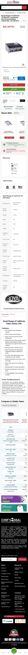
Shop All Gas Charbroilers (9, 405)
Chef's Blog (18, 577)
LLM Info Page (5, 586)
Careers (17, 580)
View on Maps (18, 599)
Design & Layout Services (5, 603)
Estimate (22, 100)
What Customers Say (20, 586)
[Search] (24, 7)
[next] (25, 49)
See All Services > (6, 606)
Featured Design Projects (19, 568)
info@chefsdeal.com (20, 611)
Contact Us (4, 570)
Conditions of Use (5, 573)
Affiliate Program (19, 572)
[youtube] (11, 626)
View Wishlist (8, 108)
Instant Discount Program (5, 596)
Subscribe (22, 559)
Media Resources (19, 583)
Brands (16, 575)
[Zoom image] (23, 64)
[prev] (3, 49)
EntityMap (3, 589)
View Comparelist (19, 108)
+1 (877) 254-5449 (19, 609)
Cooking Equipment (9, 12)
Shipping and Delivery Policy (7, 583)
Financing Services (6, 599)
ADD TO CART (9, 137)
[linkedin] (17, 626)
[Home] (2, 13)
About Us (3, 568)
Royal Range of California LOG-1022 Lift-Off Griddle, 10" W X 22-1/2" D (8, 132)
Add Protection (21, 78)
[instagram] (20, 626)
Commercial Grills (21, 12)
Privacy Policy (4, 576)
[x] (14, 626)
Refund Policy (4, 579)
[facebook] (8, 626)
